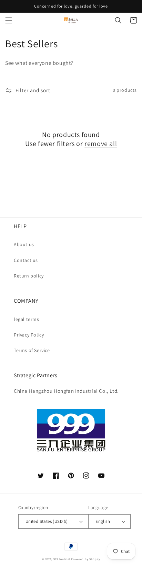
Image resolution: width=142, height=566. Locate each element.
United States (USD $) (47, 521)
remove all (100, 143)
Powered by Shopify (85, 559)
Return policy (29, 276)
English (102, 521)
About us (24, 244)
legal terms (26, 319)
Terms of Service (32, 350)
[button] (8, 20)
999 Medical (61, 559)
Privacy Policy (29, 335)
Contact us (26, 260)
